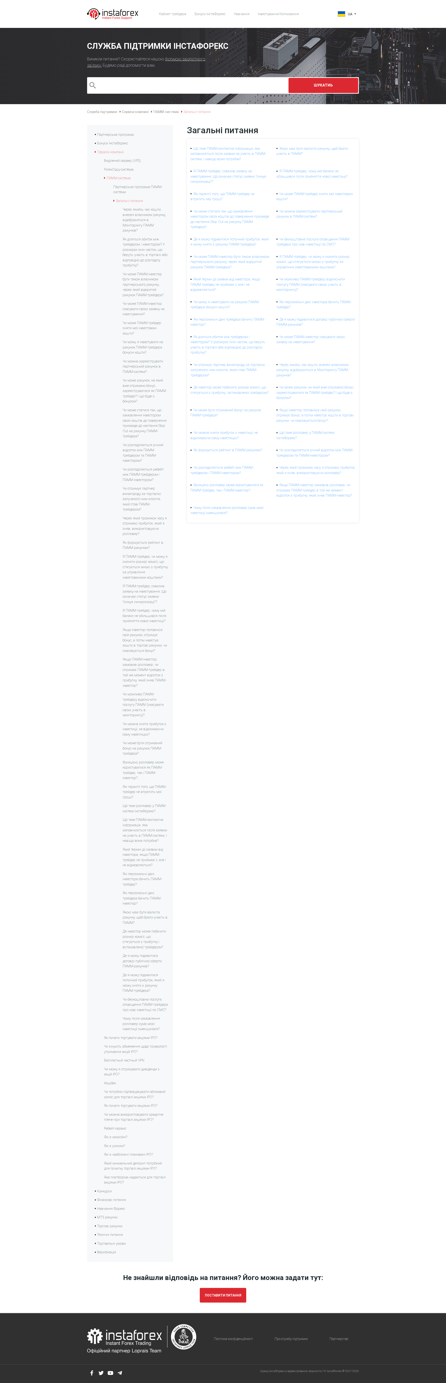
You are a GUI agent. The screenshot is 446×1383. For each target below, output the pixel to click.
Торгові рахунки (109, 1226)
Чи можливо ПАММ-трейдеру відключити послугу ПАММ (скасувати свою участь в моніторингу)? (143, 704)
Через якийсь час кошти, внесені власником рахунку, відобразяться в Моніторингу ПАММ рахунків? (144, 219)
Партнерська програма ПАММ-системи (137, 189)
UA (350, 14)
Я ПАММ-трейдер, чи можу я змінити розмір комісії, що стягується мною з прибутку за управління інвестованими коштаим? (145, 567)
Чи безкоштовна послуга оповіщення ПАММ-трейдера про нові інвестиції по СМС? (145, 1004)
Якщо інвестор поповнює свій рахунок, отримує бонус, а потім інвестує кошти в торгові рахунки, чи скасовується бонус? (145, 640)
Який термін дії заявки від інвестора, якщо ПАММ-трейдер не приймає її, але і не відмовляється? (144, 857)
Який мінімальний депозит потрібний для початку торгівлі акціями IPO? (133, 1166)
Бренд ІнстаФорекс (272, 1371)
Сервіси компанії (135, 112)
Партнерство (338, 1339)
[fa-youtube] (110, 1373)
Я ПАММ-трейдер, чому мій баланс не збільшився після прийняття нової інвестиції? (144, 615)
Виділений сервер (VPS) (122, 161)
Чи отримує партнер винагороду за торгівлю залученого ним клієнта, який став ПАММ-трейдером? (142, 498)
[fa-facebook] (91, 1373)
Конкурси (104, 1191)
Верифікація (106, 1252)
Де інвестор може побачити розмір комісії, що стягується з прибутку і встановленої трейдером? (144, 939)
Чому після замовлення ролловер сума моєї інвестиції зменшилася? (141, 1023)
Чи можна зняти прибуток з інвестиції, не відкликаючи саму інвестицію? (144, 729)
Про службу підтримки (291, 1339)
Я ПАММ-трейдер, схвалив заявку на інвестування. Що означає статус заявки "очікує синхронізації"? (144, 594)
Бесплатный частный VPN (124, 1060)
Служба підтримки (102, 112)
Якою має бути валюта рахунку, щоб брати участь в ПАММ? (145, 917)
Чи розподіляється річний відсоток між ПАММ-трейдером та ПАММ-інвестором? (143, 453)
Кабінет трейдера (172, 14)
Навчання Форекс (111, 1209)
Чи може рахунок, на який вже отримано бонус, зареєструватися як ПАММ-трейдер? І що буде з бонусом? (145, 390)
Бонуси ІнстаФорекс (210, 14)
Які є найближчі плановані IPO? (128, 1154)
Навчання (241, 14)
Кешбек (110, 1083)
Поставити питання (223, 1295)
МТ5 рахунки (107, 1217)
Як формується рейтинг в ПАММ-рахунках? (143, 545)
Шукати (323, 85)
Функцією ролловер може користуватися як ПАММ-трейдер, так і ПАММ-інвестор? (143, 770)
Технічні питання (110, 1235)
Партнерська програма (115, 135)
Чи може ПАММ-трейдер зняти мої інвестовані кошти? (142, 328)
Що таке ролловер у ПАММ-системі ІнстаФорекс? (144, 808)
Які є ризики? (114, 1146)
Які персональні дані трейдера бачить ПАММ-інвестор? (142, 898)
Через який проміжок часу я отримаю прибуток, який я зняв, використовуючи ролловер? (145, 526)
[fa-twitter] (101, 1373)
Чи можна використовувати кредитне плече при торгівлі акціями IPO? (133, 1117)
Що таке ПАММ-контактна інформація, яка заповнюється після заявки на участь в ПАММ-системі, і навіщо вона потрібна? (145, 830)
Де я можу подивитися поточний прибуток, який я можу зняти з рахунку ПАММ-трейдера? (143, 983)
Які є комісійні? (115, 1137)
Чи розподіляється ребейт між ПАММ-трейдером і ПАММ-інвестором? (143, 474)
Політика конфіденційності (233, 1339)
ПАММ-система (166, 112)
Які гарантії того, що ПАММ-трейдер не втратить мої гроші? (144, 792)
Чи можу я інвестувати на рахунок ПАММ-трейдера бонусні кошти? (143, 347)
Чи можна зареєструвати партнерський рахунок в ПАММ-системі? (143, 366)
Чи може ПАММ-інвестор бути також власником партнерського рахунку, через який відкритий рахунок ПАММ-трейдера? (143, 284)
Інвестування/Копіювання (278, 14)
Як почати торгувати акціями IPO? (130, 1038)
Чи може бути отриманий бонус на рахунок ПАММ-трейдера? (142, 748)
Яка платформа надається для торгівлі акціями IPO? (135, 1180)
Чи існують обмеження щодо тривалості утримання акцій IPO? (135, 1049)
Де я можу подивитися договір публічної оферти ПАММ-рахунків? (142, 961)
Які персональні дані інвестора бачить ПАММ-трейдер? (142, 879)
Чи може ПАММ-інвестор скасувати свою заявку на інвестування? (143, 309)
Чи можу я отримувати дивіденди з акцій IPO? (132, 1072)
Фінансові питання (111, 1200)
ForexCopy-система (119, 169)
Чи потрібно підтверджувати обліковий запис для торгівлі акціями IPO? (134, 1094)
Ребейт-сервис (115, 1128)
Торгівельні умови (111, 1243)
